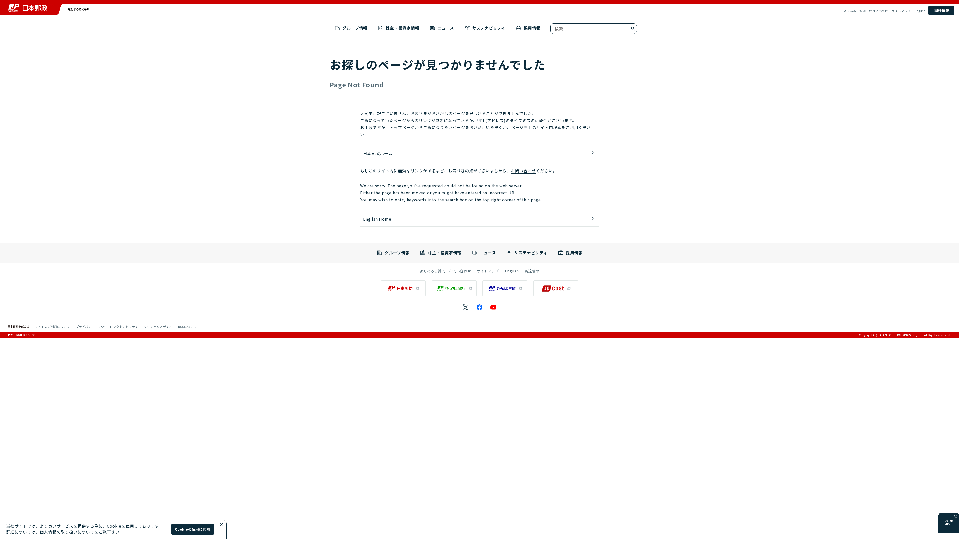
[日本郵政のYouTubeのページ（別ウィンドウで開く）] (493, 307)
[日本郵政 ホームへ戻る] (27, 8)
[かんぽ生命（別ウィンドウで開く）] (504, 288)
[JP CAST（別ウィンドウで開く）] (555, 288)
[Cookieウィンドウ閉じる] (222, 525)
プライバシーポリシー (91, 326)
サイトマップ (901, 11)
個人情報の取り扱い (58, 532)
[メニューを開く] (955, 516)
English (920, 11)
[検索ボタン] (633, 28)
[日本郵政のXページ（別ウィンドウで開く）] (466, 307)
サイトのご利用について (52, 326)
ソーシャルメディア (158, 326)
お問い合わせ (523, 171)
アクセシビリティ (125, 326)
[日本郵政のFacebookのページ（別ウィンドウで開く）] (479, 307)
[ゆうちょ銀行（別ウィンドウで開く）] (454, 288)
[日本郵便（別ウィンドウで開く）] (403, 288)
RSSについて (187, 326)
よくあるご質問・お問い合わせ (866, 11)
